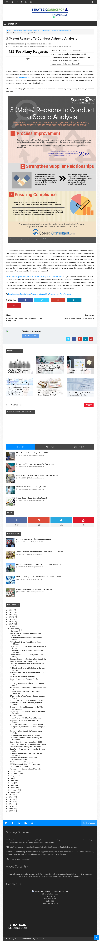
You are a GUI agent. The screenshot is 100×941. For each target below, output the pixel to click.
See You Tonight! (16, 715)
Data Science (28, 31)
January (14, 792)
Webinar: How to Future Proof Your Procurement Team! (23, 759)
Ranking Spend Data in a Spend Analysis (25, 769)
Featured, (33, 46)
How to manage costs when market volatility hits (80, 394)
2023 (11, 610)
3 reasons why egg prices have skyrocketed (34, 589)
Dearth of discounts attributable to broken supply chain (39, 552)
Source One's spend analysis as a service (22, 277)
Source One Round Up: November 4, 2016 (26, 742)
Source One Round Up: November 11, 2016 (26, 700)
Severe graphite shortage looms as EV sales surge (70, 57)
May (12, 783)
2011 (11, 804)
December (15, 629)
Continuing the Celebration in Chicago (25, 735)
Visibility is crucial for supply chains (65, 61)
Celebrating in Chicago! (19, 766)
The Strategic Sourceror (14, 939)
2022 (11, 612)
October (14, 771)
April (13, 785)
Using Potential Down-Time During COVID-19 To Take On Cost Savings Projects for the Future (19, 391)
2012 (11, 802)
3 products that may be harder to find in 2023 (68, 54)
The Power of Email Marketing (21, 762)
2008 (11, 811)
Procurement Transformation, (59, 46)
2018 (11, 622)
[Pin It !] (14, 305)
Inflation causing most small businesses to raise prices (38, 577)
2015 (11, 794)
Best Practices (18, 31)
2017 (11, 624)
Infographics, (42, 46)
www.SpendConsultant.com (51, 277)
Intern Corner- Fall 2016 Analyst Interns (25, 718)
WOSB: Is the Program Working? (22, 677)
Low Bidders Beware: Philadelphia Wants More (28, 744)
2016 (11, 626)
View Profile (31, 336)
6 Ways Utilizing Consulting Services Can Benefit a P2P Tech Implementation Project (49, 369)
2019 (11, 619)
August (14, 776)
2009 (11, 809)
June (13, 781)
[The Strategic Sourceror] (50, 12)
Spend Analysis (24, 77)
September (15, 773)
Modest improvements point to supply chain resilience (38, 564)
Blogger (89, 405)
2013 (11, 799)
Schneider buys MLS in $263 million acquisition (35, 539)
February (14, 790)
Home (9, 31)
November (15, 631)
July (12, 778)
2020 (11, 617)
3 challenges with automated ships (23, 661)
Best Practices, (13, 46)
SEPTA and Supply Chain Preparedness (25, 764)
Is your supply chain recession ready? (65, 64)
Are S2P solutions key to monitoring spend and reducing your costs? (48, 393)
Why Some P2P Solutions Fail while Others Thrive (19, 371)
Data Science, (24, 46)
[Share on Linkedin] (74, 300)
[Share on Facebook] (25, 300)
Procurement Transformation (61, 31)
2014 (11, 797)
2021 (11, 615)
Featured (37, 31)
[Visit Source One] (58, 300)
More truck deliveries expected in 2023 (66, 51)
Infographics (46, 31)
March (13, 788)
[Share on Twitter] (41, 300)
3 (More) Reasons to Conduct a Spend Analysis (41, 38)
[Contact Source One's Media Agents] (50, 891)
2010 (11, 806)
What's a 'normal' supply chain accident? (25, 747)
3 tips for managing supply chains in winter (26, 724)
